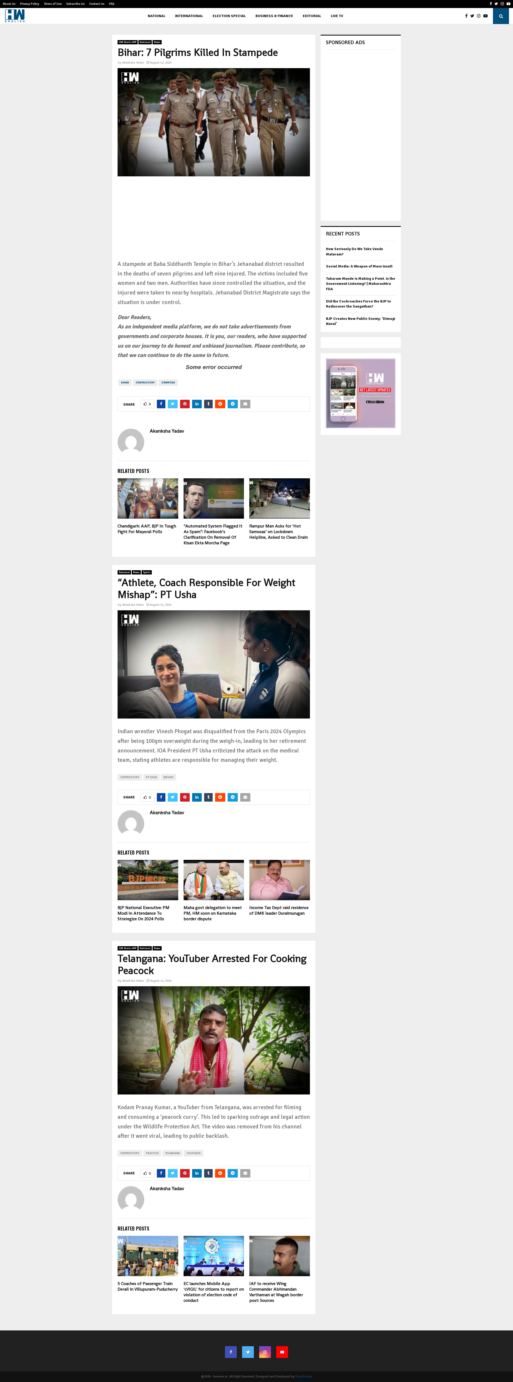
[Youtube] (486, 16)
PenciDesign (303, 1377)
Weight (168, 777)
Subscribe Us (75, 4)
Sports (146, 572)
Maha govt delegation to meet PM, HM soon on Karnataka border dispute (213, 913)
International (189, 16)
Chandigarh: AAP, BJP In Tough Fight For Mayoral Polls (147, 528)
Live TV (337, 16)
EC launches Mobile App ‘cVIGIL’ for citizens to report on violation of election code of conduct (214, 1292)
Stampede (168, 382)
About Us (9, 4)
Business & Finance (274, 16)
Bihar (125, 382)
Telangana (172, 1153)
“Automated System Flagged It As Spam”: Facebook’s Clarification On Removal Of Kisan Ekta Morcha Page (213, 534)
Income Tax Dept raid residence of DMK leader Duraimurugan (279, 910)
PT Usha (151, 777)
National (156, 16)
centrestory (145, 382)
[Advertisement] (214, 222)
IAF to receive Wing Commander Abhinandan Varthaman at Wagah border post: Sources (276, 1292)
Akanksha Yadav (133, 63)
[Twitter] (473, 16)
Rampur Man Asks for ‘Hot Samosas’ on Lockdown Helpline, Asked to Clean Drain (278, 531)
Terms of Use (53, 4)
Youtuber (193, 1153)
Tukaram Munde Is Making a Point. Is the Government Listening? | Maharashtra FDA (360, 283)
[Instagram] (480, 16)
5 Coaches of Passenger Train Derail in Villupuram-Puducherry (148, 1286)
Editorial (312, 16)
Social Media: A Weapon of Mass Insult (359, 266)
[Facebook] (467, 16)
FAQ (111, 4)
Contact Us (96, 4)
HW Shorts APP (127, 42)
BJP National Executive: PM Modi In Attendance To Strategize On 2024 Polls (143, 913)
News (157, 42)
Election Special (229, 16)
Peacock (152, 1153)
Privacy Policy (29, 4)
